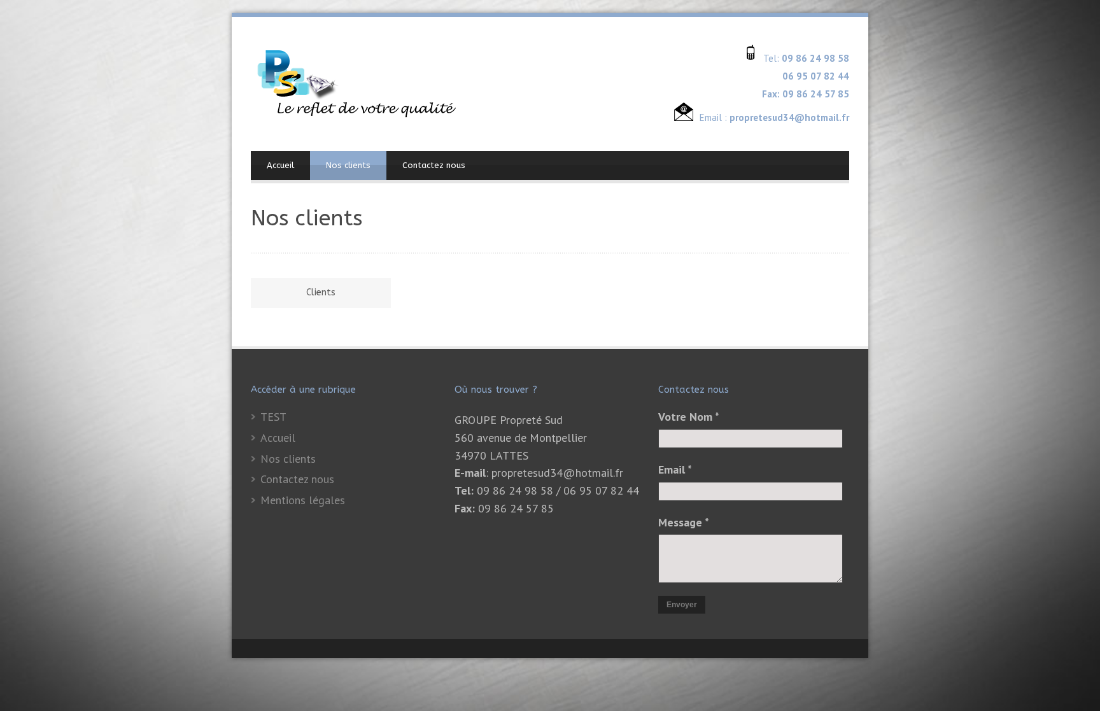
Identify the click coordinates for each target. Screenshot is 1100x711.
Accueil (280, 165)
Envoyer (681, 604)
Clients (320, 292)
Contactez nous (433, 165)
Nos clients (348, 165)
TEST (273, 416)
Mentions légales (302, 500)
